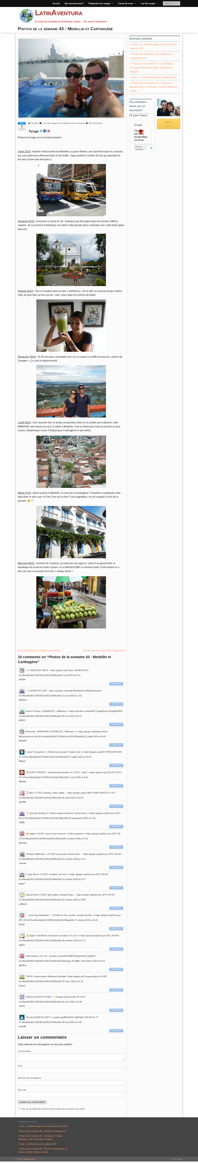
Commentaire (24, 1051)
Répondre (116, 683)
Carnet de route (125, 3)
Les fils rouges (148, 3)
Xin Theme (178, 1159)
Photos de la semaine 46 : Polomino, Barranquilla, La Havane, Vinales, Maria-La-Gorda (154, 87)
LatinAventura (58, 12)
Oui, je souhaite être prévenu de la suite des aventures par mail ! (53, 1109)
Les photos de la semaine (72, 123)
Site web (22, 1090)
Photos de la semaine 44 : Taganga (103, 650)
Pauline (35, 123)
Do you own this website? (140, 149)
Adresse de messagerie (29, 1078)
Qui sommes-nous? (74, 3)
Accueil (56, 3)
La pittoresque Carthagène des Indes (39, 650)
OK (151, 148)
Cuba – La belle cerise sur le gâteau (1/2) (154, 77)
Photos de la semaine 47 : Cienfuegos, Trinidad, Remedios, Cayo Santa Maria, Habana (152, 67)
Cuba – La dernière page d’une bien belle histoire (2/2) (153, 46)
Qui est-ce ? (168, 124)
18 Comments (95, 123)
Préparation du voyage (99, 3)
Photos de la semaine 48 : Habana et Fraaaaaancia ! (151, 56)
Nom (20, 1066)
